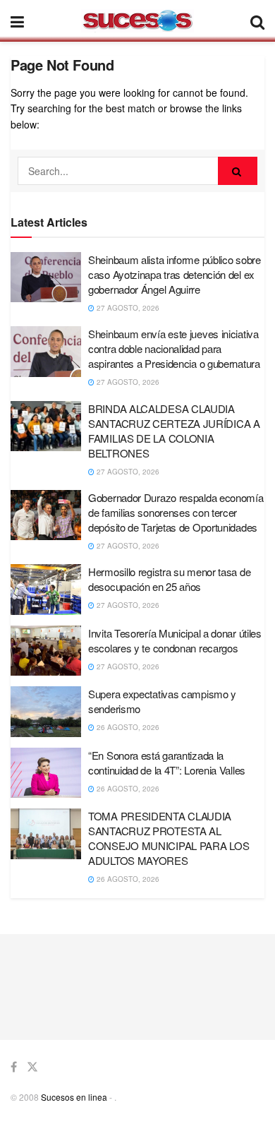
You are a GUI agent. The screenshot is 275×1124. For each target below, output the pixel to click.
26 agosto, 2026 (126, 727)
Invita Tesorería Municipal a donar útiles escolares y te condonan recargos (175, 640)
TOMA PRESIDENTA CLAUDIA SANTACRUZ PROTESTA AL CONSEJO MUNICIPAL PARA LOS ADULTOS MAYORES (168, 838)
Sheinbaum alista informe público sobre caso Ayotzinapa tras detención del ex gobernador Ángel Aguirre (174, 274)
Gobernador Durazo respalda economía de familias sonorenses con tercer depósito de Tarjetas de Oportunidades (176, 512)
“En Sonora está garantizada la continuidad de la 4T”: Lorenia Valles (166, 762)
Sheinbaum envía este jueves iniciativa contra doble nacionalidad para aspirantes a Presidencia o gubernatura (174, 348)
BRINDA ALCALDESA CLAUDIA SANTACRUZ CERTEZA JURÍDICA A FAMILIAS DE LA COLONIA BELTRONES (174, 430)
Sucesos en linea (74, 1097)
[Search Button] (237, 171)
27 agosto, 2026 (126, 308)
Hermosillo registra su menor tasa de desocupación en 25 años (169, 579)
